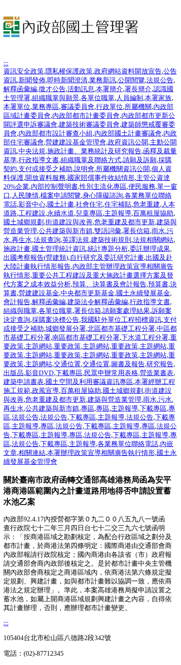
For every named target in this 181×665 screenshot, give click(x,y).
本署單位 (16, 106)
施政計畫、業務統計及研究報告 (94, 151)
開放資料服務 (45, 177)
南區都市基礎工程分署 (86, 337)
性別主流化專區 (103, 186)
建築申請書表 (23, 381)
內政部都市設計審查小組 (56, 133)
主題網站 (38, 346)
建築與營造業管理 (114, 399)
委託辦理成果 (150, 248)
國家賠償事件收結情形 (101, 177)
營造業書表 (156, 372)
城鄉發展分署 (65, 328)
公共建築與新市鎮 (66, 230)
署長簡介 (138, 89)
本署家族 (158, 97)
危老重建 (146, 204)
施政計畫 (16, 248)
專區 (87, 408)
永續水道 (60, 213)
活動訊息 (80, 89)
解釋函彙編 (20, 89)
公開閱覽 (131, 80)
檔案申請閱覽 (60, 195)
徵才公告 (52, 89)
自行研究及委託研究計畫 (107, 257)
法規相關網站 (153, 239)
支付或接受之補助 (45, 168)
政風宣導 (45, 390)
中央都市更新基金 (87, 293)
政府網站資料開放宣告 (128, 71)
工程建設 (32, 213)
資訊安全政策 (23, 71)
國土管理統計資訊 (59, 248)
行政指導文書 (39, 160)
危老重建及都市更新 (124, 222)
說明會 (84, 168)
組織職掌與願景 (55, 97)
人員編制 (129, 97)
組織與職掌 (20, 310)
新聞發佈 (32, 80)
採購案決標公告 (55, 319)
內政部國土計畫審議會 (128, 133)
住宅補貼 (117, 204)
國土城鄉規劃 (23, 222)
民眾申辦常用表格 (111, 372)
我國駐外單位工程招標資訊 (121, 319)
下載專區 (69, 372)
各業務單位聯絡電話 (128, 443)
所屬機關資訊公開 (123, 168)
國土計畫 (60, 204)
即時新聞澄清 (67, 80)
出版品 (13, 372)
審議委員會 (77, 106)
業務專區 (45, 106)
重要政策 (67, 346)
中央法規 (32, 151)
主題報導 (117, 213)
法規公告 (159, 80)
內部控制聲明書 (54, 186)
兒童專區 (89, 213)
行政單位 (109, 106)
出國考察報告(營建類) (35, 257)
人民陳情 (25, 195)
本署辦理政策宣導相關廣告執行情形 (101, 452)
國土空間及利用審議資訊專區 (89, 381)
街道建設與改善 (69, 222)
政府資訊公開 (128, 142)
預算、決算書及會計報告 (109, 284)
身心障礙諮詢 (103, 195)
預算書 (158, 284)
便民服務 (141, 186)
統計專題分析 (108, 248)
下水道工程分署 (144, 337)
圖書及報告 (128, 364)
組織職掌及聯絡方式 (91, 160)
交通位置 (67, 364)
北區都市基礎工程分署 (121, 328)
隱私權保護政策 (69, 71)
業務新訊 (102, 80)
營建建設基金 (39, 293)
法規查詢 (47, 239)
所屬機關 (138, 106)
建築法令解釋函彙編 (97, 301)
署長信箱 (136, 230)
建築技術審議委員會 (89, 124)
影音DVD (39, 372)
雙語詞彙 (107, 230)
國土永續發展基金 (143, 293)
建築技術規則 (111, 239)
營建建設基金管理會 (75, 142)
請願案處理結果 (126, 310)
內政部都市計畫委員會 (86, 115)
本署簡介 (109, 89)
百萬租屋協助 (153, 213)
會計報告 (16, 301)
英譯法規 (75, 239)
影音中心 (32, 204)
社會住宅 (89, 204)
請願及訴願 (140, 160)
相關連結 (32, 452)
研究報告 (159, 364)
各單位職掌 (97, 97)
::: (5, 63)
